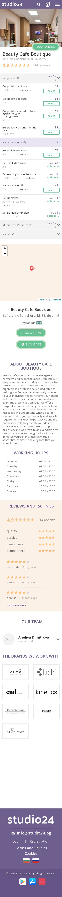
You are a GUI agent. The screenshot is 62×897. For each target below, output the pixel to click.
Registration (40, 841)
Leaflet (41, 299)
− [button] (5, 253)
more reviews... (17, 605)
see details (25, 90)
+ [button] (5, 248)
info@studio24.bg (34, 833)
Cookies (31, 853)
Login (17, 841)
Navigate (33, 344)
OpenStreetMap (54, 299)
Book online (46, 46)
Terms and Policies (31, 847)
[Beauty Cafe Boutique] (26, 860)
